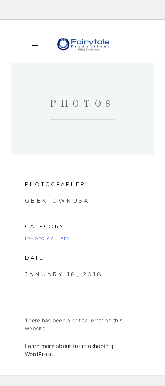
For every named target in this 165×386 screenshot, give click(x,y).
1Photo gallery (47, 239)
